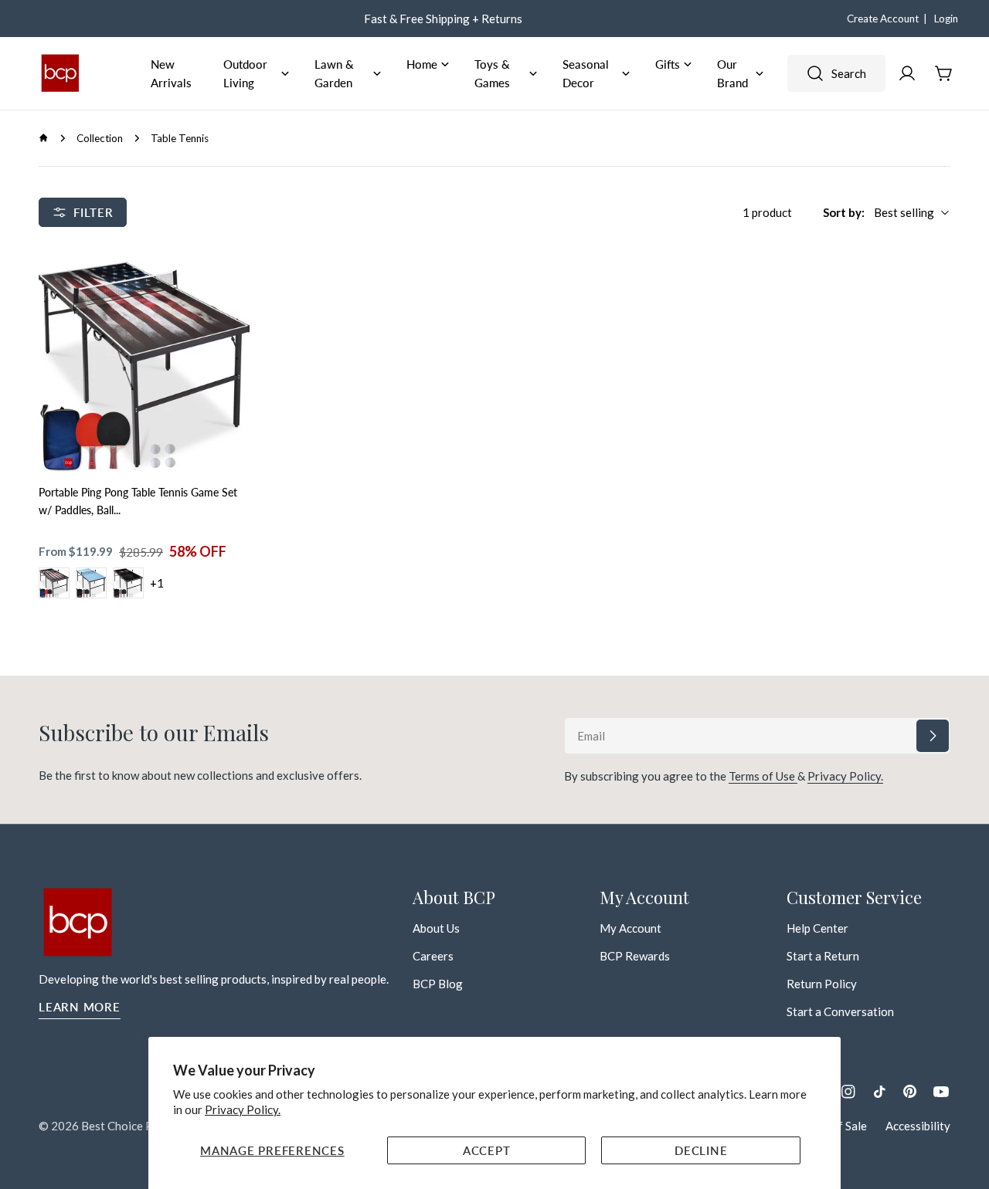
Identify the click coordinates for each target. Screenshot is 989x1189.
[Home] (44, 138)
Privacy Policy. (242, 1109)
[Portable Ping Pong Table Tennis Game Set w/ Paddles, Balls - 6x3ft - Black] (128, 582)
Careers (433, 956)
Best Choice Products (136, 1126)
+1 (157, 583)
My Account (630, 928)
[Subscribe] (932, 736)
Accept (487, 1150)
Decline (701, 1150)
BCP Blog (438, 984)
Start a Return (823, 956)
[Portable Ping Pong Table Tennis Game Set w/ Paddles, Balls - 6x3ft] (144, 366)
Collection (99, 138)
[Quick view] (227, 294)
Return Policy (822, 984)
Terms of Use (763, 776)
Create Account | (887, 18)
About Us (436, 928)
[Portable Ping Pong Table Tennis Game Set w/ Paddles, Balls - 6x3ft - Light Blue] (91, 582)
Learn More (80, 1007)
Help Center (817, 928)
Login (944, 18)
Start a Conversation (840, 1011)
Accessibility (917, 1126)
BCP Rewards (635, 956)
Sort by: (844, 212)
